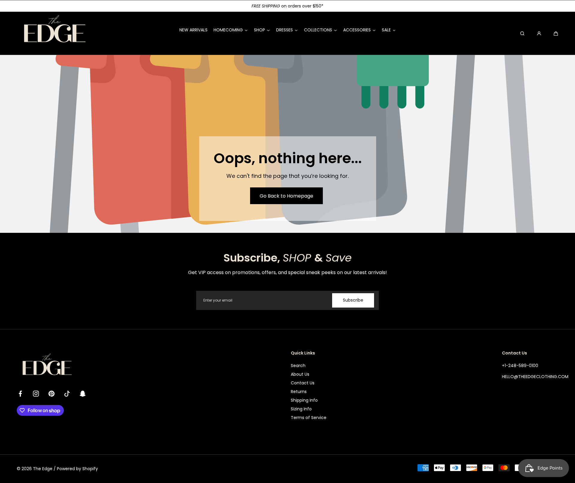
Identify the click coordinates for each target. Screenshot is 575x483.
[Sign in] (539, 33)
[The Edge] (54, 33)
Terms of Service (308, 418)
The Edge (42, 469)
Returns (299, 392)
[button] (555, 33)
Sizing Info (301, 409)
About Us (300, 374)
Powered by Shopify (77, 469)
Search (298, 366)
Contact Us (302, 383)
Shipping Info (304, 400)
